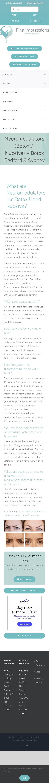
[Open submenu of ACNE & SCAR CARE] (45, 92)
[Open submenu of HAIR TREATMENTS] (45, 110)
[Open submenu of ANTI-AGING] (45, 83)
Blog (38, 671)
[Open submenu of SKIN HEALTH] (45, 74)
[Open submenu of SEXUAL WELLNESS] (45, 128)
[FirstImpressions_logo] (24, 27)
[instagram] (35, 21)
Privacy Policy (39, 680)
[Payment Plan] (24, 597)
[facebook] (30, 21)
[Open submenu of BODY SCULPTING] (45, 119)
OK (24, 778)
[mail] (40, 21)
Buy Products (40, 662)
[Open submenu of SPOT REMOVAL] (45, 101)
